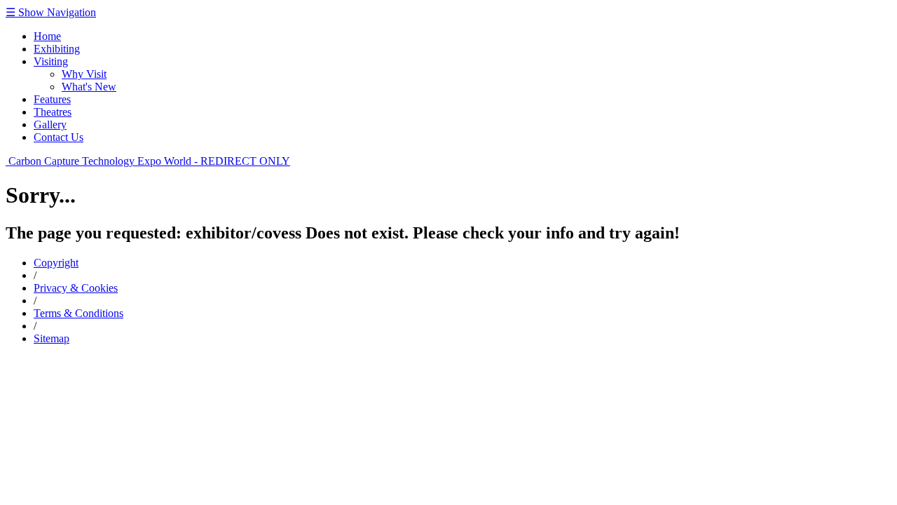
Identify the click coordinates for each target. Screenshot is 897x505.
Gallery (50, 124)
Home (47, 36)
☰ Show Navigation (51, 12)
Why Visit (84, 74)
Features (52, 99)
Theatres (52, 112)
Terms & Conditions (78, 313)
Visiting (51, 61)
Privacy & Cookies (76, 288)
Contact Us (58, 137)
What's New (89, 87)
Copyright (56, 263)
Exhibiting (57, 49)
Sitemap (51, 338)
